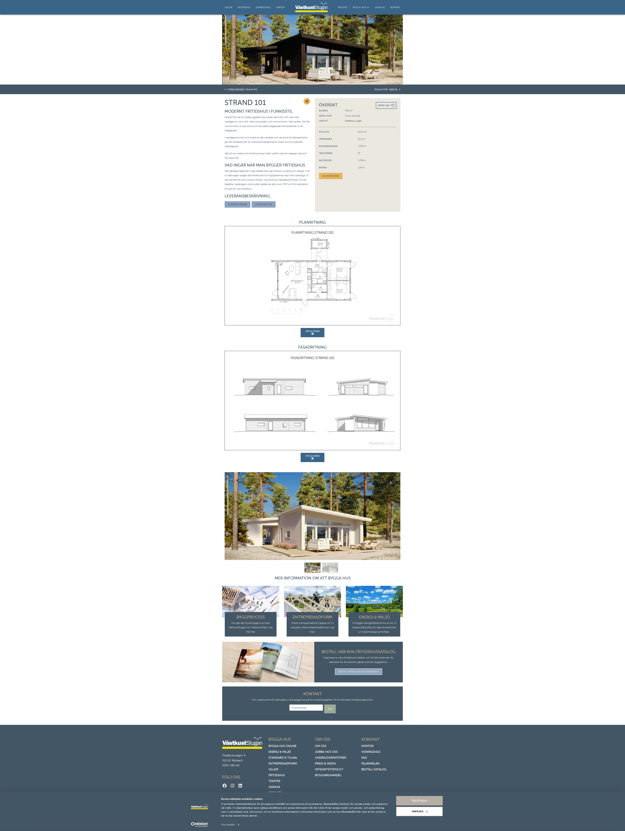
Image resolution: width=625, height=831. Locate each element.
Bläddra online (237, 204)
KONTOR (367, 746)
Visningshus (263, 7)
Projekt (343, 7)
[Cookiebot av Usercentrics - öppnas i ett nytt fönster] (199, 824)
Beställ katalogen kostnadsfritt (358, 671)
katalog (380, 7)
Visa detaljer (228, 824)
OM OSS (320, 746)
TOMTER (274, 781)
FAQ (364, 757)
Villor (228, 7)
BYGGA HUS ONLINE (282, 746)
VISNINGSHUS (370, 752)
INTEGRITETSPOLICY (329, 769)
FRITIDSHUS (277, 775)
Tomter (280, 7)
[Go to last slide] (230, 516)
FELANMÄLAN (370, 763)
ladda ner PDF (263, 204)
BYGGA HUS (359, 7)
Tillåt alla (419, 800)
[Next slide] (394, 516)
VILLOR (273, 769)
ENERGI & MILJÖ (280, 752)
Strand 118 (233, 157)
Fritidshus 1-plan (353, 120)
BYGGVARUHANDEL (328, 775)
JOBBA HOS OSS (326, 752)
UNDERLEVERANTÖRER (330, 757)
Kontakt (395, 7)
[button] (312, 568)
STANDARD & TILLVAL (283, 757)
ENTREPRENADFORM (283, 763)
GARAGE (274, 787)
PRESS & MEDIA (325, 763)
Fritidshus (243, 7)
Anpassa (418, 811)
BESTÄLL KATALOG (373, 769)
